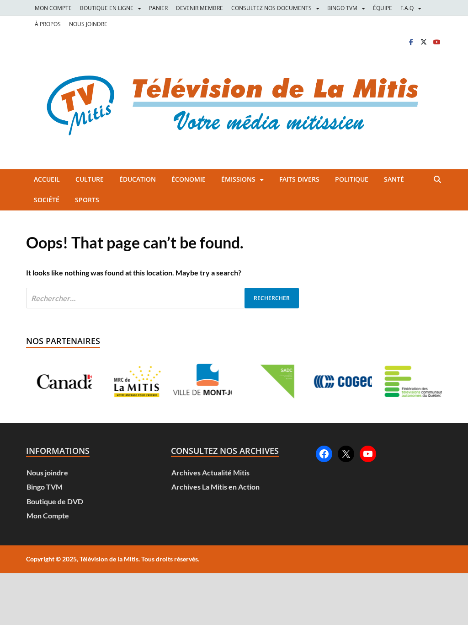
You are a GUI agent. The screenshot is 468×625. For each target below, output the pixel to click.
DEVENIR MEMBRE (199, 8)
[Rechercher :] (162, 298)
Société (46, 199)
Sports (87, 199)
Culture (89, 179)
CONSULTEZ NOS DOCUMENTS (271, 8)
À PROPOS (48, 24)
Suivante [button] (424, 381)
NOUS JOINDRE (88, 24)
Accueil (47, 179)
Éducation (137, 179)
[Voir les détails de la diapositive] (58, 381)
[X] (423, 42)
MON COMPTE (53, 8)
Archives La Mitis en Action (215, 486)
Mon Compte (48, 515)
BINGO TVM (342, 8)
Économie (188, 179)
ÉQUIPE (382, 8)
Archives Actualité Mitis (210, 472)
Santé (394, 179)
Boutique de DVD (55, 501)
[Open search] (437, 179)
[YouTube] (368, 454)
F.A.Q (407, 8)
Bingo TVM (45, 486)
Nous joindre (47, 472)
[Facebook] (410, 42)
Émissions (238, 179)
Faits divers (299, 179)
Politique (351, 179)
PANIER (158, 8)
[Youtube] (436, 42)
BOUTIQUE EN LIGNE (106, 8)
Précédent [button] (44, 381)
